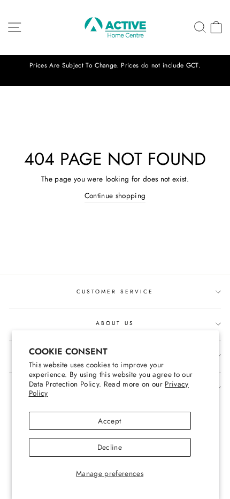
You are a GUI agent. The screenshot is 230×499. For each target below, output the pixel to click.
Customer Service (115, 292)
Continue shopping (115, 195)
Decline (109, 447)
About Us (115, 323)
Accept (109, 420)
